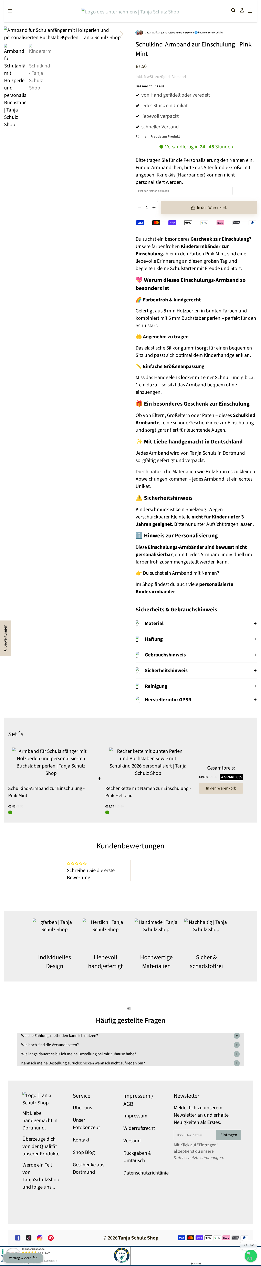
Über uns (82, 1107)
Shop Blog (84, 1152)
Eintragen (228, 1135)
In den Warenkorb (221, 788)
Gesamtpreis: (221, 768)
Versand (132, 1140)
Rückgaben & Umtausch (137, 1156)
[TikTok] (28, 1238)
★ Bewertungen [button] (5, 638)
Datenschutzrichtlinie (146, 1173)
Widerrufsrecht (139, 1128)
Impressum (135, 1115)
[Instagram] (39, 1238)
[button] (121, 34)
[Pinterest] (50, 1238)
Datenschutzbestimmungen (198, 1158)
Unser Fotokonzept (86, 1123)
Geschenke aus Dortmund (88, 1168)
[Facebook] (17, 1238)
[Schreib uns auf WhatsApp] (251, 1256)
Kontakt (81, 1140)
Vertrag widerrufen (23, 1257)
